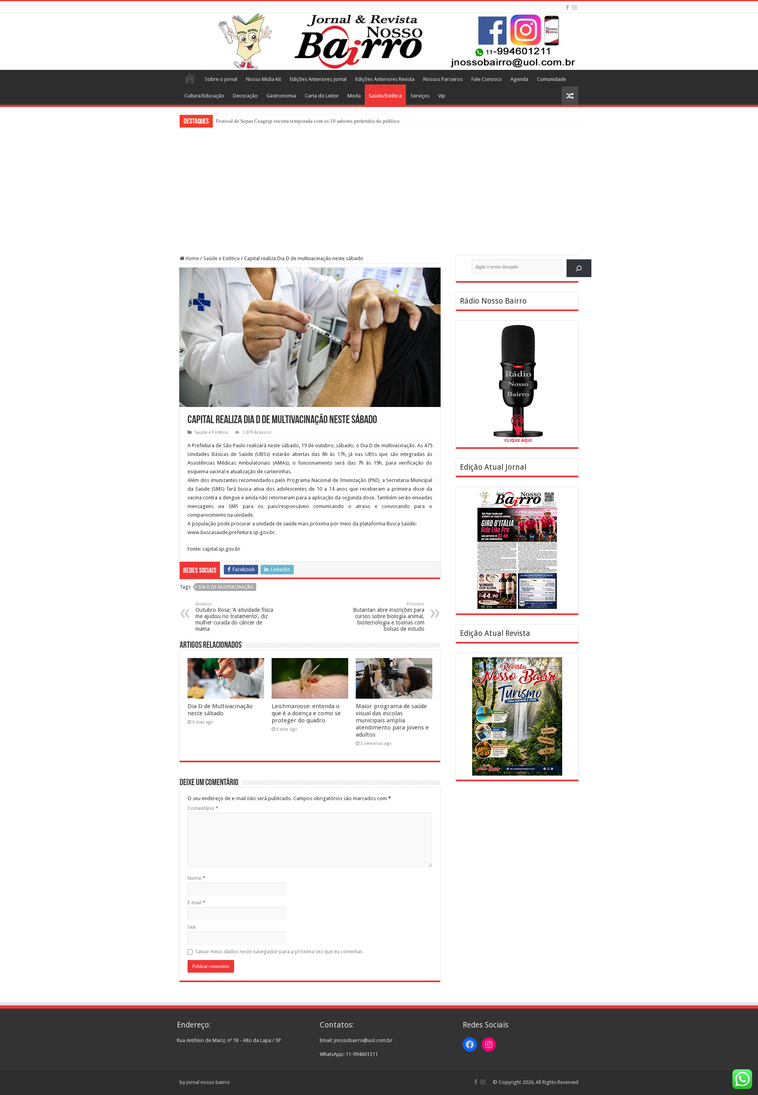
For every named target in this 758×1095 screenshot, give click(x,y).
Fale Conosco (486, 79)
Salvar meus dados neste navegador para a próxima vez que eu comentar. (279, 951)
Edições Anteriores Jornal (318, 79)
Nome (196, 878)
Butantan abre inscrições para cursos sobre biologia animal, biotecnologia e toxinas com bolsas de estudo (388, 617)
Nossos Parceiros (443, 79)
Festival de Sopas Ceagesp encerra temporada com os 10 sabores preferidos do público (308, 121)
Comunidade (551, 79)
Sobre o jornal (221, 79)
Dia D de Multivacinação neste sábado (220, 710)
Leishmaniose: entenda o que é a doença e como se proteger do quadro (306, 713)
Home (190, 78)
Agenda (519, 79)
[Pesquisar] (579, 268)
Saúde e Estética (221, 258)
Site (192, 927)
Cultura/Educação (204, 96)
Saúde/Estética (385, 96)
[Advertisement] (379, 186)
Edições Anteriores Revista (385, 79)
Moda (354, 96)
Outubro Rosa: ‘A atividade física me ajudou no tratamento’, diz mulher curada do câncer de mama (234, 617)
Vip (441, 96)
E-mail (196, 903)
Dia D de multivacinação (226, 587)
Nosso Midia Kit (263, 79)
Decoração (245, 96)
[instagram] (574, 7)
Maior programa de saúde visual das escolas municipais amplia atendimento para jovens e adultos (392, 720)
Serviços (420, 96)
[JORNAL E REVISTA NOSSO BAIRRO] (379, 41)
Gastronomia (281, 96)
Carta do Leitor (322, 96)
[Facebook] (567, 7)
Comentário (203, 808)
